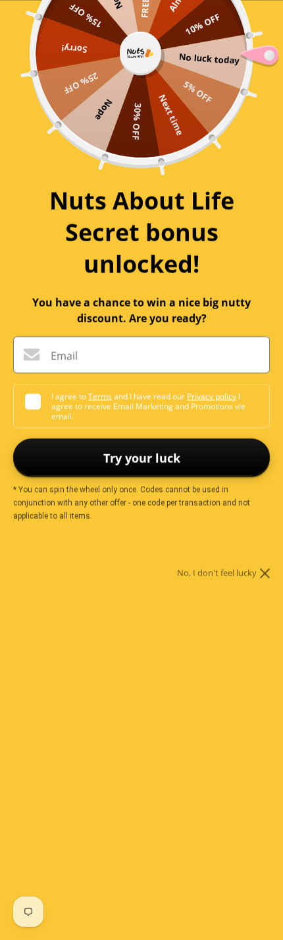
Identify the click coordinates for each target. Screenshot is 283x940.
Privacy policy (211, 395)
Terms (100, 395)
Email (64, 355)
